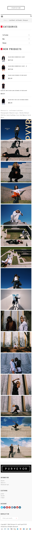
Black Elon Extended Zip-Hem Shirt (17, 75)
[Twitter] (2, 507)
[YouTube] (17, 507)
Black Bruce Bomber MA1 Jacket (16, 57)
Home (5, 20)
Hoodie (3, 496)
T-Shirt (2, 497)
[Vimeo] (20, 507)
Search (2, 480)
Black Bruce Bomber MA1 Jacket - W (17, 66)
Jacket (2, 494)
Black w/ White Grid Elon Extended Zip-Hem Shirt (14, 90)
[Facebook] (4, 507)
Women (16, 43)
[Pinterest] (7, 507)
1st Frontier (16, 35)
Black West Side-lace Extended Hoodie (18, 99)
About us (3, 482)
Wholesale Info (5, 484)
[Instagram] (12, 507)
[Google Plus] (9, 507)
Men (16, 39)
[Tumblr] (15, 507)
